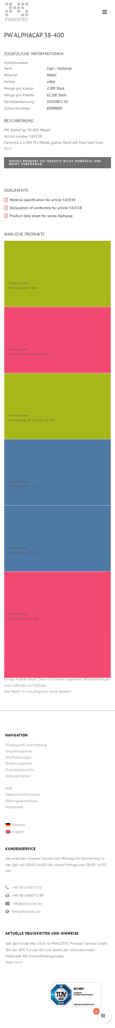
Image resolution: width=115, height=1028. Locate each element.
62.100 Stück (56, 95)
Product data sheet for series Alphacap (41, 215)
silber (51, 81)
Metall (51, 75)
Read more (13, 962)
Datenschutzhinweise (22, 794)
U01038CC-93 (57, 101)
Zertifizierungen (18, 757)
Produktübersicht (19, 769)
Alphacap (64, 68)
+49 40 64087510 (27, 887)
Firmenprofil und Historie (26, 745)
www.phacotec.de (26, 911)
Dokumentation (18, 776)
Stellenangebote (18, 763)
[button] (100, 54)
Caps (50, 68)
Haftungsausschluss (21, 800)
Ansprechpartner (18, 751)
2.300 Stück (55, 88)
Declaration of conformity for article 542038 (46, 207)
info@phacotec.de (27, 903)
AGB (8, 788)
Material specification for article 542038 (42, 199)
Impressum (14, 806)
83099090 (54, 108)
